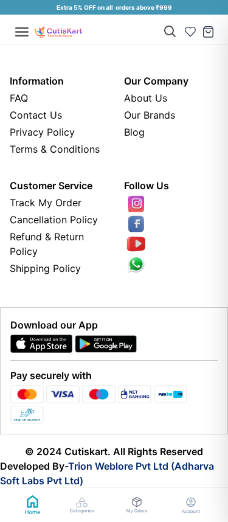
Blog (134, 132)
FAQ (19, 98)
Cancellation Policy (54, 220)
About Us (145, 98)
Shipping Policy (45, 268)
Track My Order (45, 203)
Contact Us (36, 115)
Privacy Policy (42, 132)
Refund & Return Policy (47, 244)
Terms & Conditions (55, 149)
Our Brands (149, 115)
